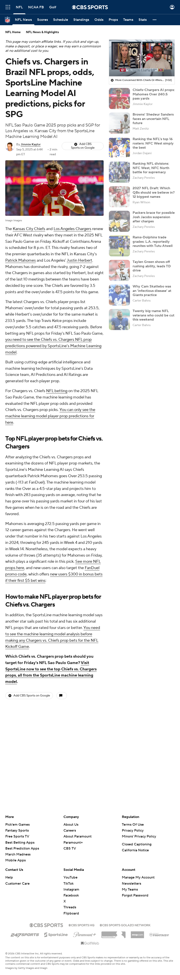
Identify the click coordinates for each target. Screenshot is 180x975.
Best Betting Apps (19, 842)
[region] (142, 58)
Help (9, 877)
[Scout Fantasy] (159, 934)
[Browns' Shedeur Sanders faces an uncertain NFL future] (119, 123)
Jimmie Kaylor (31, 144)
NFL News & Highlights (42, 32)
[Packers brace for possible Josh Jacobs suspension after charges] (119, 221)
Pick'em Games (17, 824)
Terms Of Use (133, 824)
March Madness (18, 854)
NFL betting (56, 390)
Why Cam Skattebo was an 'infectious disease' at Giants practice (152, 290)
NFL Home (13, 32)
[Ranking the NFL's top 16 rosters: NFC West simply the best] (119, 147)
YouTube (70, 877)
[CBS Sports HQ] (81, 925)
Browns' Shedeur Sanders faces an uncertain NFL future (153, 118)
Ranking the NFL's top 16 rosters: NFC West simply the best (153, 143)
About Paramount (77, 836)
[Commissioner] (113, 933)
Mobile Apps (15, 860)
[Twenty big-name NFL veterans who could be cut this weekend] (119, 319)
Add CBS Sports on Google (83, 146)
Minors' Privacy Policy (139, 836)
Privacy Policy (133, 830)
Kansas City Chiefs (29, 228)
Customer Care (17, 883)
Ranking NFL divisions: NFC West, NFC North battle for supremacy (151, 167)
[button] (8, 7)
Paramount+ (73, 842)
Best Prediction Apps (22, 848)
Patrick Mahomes (20, 260)
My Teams (130, 889)
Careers (69, 830)
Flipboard (71, 913)
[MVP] (137, 933)
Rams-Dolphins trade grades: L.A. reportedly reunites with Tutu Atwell (153, 241)
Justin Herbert (79, 260)
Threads (69, 907)
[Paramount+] (84, 934)
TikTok (68, 883)
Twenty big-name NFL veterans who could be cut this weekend (153, 315)
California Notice (135, 850)
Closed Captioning (136, 844)
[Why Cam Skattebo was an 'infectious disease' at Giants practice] (119, 294)
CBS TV (69, 848)
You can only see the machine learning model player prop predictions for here (50, 416)
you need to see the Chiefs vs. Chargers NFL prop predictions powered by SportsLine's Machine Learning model (53, 346)
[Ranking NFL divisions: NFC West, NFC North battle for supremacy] (119, 172)
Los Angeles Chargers (72, 228)
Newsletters (131, 883)
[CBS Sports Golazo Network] (125, 925)
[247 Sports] (25, 934)
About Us (70, 824)
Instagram (71, 889)
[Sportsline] (56, 934)
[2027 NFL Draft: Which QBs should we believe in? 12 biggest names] (119, 196)
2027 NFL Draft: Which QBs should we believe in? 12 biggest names (154, 192)
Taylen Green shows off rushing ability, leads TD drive (152, 266)
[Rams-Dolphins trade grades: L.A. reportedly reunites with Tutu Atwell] (119, 245)
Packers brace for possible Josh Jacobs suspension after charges (154, 217)
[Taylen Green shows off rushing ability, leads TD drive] (119, 270)
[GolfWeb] (90, 943)
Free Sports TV (17, 836)
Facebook (71, 895)
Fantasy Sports (17, 830)
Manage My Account (138, 877)
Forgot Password (135, 895)
